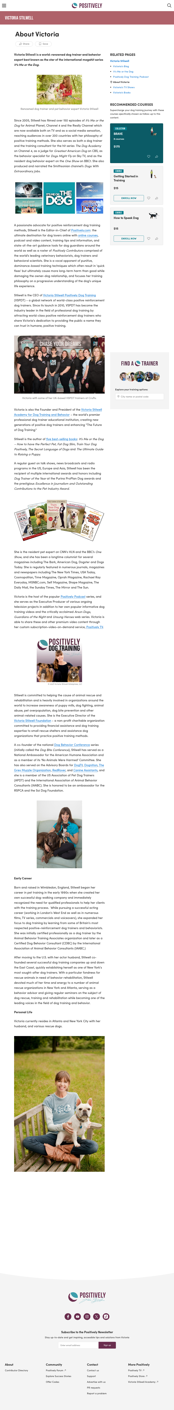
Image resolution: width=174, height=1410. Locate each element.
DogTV (78, 765)
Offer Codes (52, 1381)
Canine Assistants (85, 770)
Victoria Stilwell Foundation (32, 720)
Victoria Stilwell (19, 17)
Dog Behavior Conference (72, 745)
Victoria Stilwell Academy (141, 1381)
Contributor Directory (16, 1370)
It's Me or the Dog (123, 71)
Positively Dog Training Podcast (131, 76)
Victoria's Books (121, 92)
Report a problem (97, 1393)
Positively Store (136, 1376)
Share (26, 43)
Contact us (93, 1370)
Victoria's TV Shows (123, 87)
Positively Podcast (73, 596)
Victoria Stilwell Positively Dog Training (69, 295)
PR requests (93, 1387)
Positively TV (94, 627)
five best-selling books (61, 439)
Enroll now (128, 198)
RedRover (59, 770)
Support (91, 1376)
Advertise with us (96, 1381)
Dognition (91, 765)
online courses (88, 235)
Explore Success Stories (58, 1376)
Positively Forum (54, 1370)
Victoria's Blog (121, 66)
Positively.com (80, 230)
